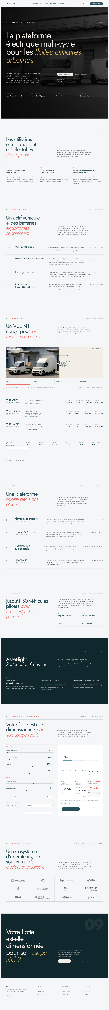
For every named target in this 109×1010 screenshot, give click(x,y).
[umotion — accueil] (10, 3)
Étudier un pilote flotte (65, 74)
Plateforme (35, 3)
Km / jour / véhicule (11, 757)
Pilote (46, 3)
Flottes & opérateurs (66, 989)
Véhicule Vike (40, 991)
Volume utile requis (11, 788)
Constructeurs (64, 994)
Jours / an (8, 764)
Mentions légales (25, 1005)
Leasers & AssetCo (65, 991)
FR (83, 3)
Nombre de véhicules (11, 750)
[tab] (18, 381)
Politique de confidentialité (39, 1005)
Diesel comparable (11, 805)
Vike (41, 3)
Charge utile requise (11, 781)
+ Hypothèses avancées (12, 818)
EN (86, 3)
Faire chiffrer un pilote (87, 809)
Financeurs (63, 997)
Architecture (40, 989)
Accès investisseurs (96, 560)
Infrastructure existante (12, 796)
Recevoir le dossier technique (93, 546)
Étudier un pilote (96, 3)
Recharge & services (42, 997)
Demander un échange (62, 81)
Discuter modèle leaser (81, 74)
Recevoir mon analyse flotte (70, 809)
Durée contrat (9, 771)
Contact (87, 989)
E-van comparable (10, 812)
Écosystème (61, 3)
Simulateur (53, 3)
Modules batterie (41, 994)
